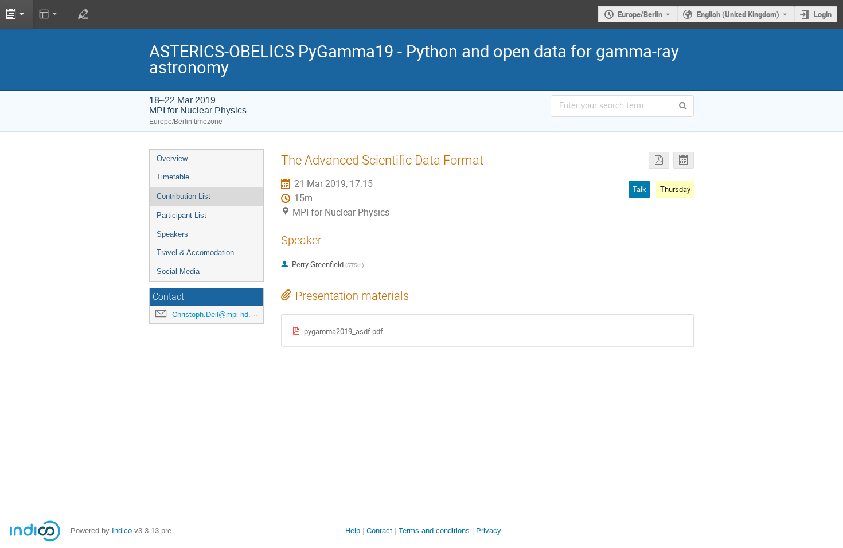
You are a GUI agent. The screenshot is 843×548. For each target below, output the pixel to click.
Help (352, 530)
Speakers (172, 234)
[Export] (16, 14)
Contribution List (183, 196)
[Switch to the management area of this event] (82, 14)
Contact (379, 530)
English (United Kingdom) (738, 14)
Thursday (675, 189)
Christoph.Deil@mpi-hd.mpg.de (223, 314)
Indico (122, 530)
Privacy (488, 530)
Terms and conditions (434, 530)
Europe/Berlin (640, 14)
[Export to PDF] (659, 160)
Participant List (181, 215)
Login (823, 14)
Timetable (173, 177)
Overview (172, 158)
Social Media (178, 271)
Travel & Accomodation (195, 252)
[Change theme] (49, 14)
